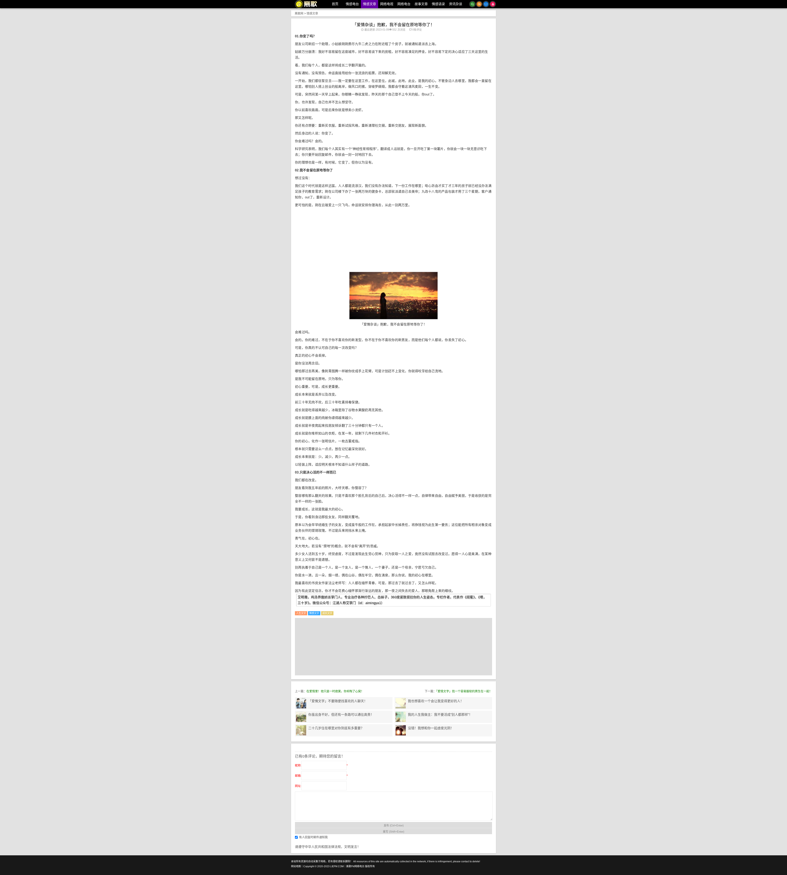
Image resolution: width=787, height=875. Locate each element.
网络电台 (404, 4)
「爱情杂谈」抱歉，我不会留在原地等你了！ (393, 25)
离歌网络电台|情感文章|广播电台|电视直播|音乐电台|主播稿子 (308, 4)
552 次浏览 (398, 29)
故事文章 (421, 4)
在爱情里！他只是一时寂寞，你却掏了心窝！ (335, 691)
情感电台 (352, 4)
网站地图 (296, 866)
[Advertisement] (395, 242)
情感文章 (369, 4)
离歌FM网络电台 (355, 866)
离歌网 (299, 13)
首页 (335, 4)
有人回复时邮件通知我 (313, 837)
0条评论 (417, 29)
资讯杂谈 (455, 4)
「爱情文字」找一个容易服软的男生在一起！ (464, 691)
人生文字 (301, 613)
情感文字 (314, 613)
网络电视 (386, 4)
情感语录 (438, 4)
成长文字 (327, 613)
